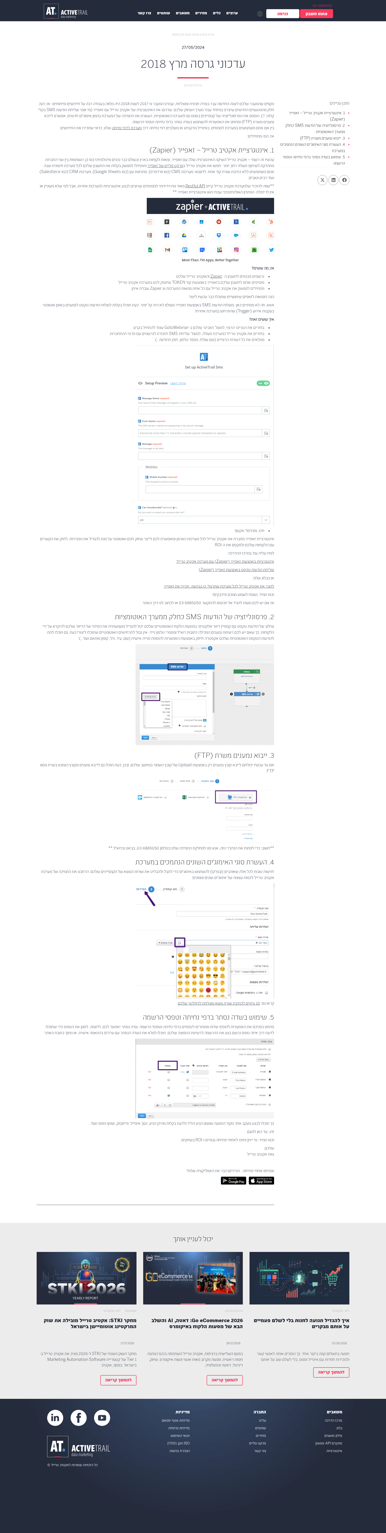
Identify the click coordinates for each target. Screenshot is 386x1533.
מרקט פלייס (257, 1444)
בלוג (204, 34)
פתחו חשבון (316, 14)
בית (212, 34)
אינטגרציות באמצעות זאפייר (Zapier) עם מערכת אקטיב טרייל (225, 562)
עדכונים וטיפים (193, 85)
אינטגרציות (334, 1451)
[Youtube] (102, 1418)
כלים (217, 13)
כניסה (282, 14)
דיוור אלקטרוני (340, 1311)
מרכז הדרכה (333, 1421)
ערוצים (232, 13)
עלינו (262, 1421)
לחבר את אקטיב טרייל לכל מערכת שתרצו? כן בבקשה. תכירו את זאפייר (219, 586)
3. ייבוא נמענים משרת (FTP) (322, 138)
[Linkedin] (55, 1418)
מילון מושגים (333, 1436)
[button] (344, 180)
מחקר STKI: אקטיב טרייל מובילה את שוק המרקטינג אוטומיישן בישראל (90, 1324)
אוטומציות (130, 1311)
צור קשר (260, 1451)
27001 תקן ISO (178, 1444)
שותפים (163, 13)
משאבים (183, 13)
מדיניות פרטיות (179, 1428)
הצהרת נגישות (180, 1451)
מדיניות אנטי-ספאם (176, 1421)
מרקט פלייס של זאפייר (165, 166)
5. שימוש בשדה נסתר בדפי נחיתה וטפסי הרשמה (314, 160)
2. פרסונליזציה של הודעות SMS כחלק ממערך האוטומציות (315, 129)
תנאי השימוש (180, 1436)
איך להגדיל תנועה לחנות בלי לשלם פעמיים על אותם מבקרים (301, 1324)
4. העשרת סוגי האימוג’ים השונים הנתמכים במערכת (312, 148)
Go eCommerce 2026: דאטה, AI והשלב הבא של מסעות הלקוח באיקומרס (197, 1324)
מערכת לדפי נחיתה (127, 128)
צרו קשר (144, 13)
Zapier (216, 277)
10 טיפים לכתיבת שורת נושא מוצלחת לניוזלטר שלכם (219, 1004)
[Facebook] (79, 1418)
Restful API (195, 186)
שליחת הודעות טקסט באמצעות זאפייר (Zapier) (236, 570)
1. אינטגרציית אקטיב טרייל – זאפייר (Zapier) (317, 116)
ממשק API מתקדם (328, 1444)
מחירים (201, 13)
